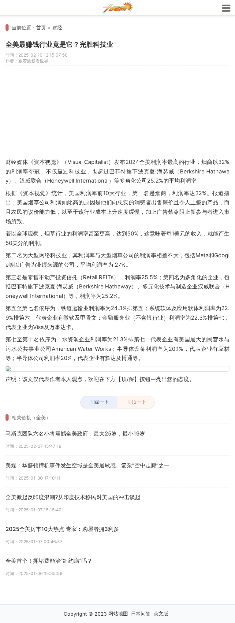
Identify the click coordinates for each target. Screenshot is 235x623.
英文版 (161, 613)
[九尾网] (117, 8)
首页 (41, 27)
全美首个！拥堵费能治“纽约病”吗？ (49, 561)
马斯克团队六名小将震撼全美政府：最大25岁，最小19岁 (75, 433)
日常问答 (141, 613)
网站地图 (118, 613)
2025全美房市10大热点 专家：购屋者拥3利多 (62, 529)
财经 (57, 27)
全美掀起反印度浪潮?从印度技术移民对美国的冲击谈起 (73, 497)
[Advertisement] (117, 115)
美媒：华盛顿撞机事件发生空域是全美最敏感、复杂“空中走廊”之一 (88, 465)
